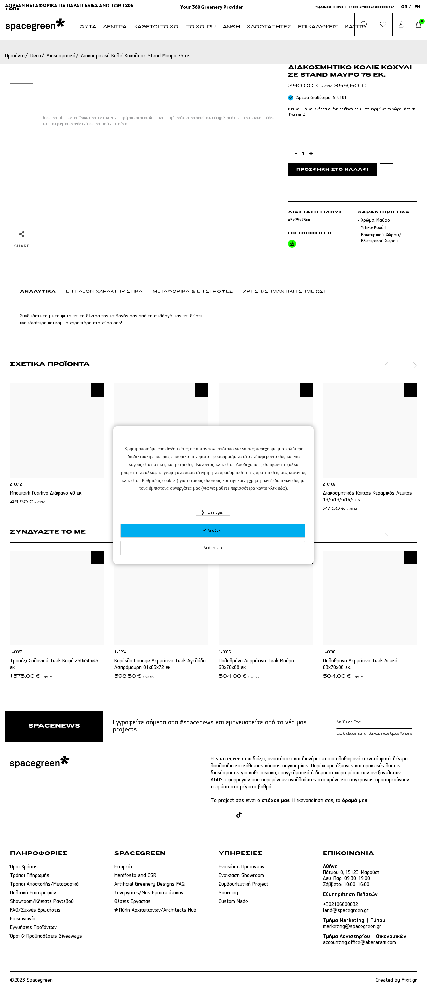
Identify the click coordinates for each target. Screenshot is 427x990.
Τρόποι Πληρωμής (29, 875)
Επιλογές (214, 513)
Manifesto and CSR (135, 875)
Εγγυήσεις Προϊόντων (33, 927)
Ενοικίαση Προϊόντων (241, 867)
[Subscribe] (410, 722)
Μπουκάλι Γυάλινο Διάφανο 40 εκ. (46, 493)
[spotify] (276, 815)
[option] (21, 83)
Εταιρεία (123, 867)
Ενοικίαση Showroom (241, 875)
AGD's (217, 780)
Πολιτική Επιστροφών (33, 893)
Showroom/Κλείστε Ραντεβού (42, 901)
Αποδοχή (214, 531)
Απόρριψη (213, 548)
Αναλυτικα (38, 292)
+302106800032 (340, 904)
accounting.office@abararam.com (359, 942)
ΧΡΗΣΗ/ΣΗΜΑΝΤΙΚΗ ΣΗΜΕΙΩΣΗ (285, 292)
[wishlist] (386, 169)
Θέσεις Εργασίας (132, 901)
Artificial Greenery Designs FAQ (149, 884)
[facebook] (215, 815)
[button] (97, 390)
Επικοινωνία (22, 919)
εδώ (281, 488)
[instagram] (227, 815)
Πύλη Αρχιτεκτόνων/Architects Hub (157, 910)
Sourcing (228, 893)
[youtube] (263, 815)
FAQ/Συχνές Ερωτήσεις (35, 910)
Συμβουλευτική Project (243, 884)
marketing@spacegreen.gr (352, 926)
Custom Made (233, 901)
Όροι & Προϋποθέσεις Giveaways (46, 936)
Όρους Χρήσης (401, 734)
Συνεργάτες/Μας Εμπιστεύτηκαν (148, 893)
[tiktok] (239, 815)
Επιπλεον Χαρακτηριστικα (104, 292)
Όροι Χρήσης (24, 867)
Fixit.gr (409, 980)
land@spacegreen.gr (346, 910)
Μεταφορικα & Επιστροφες (193, 292)
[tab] (43, 293)
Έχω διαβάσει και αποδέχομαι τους (374, 734)
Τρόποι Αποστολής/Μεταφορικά (44, 884)
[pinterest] (250, 815)
